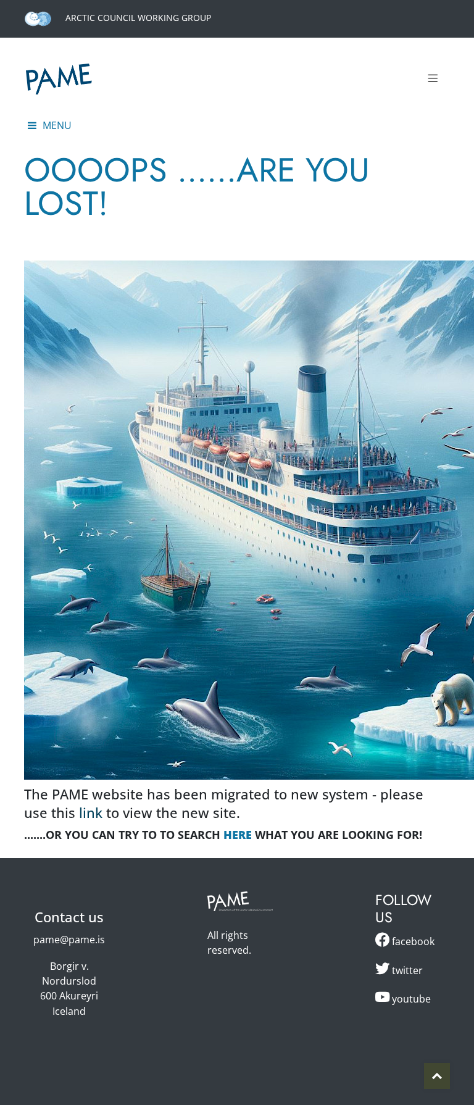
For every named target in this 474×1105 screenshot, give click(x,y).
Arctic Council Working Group (137, 17)
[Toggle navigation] (432, 79)
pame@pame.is (69, 939)
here (237, 834)
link (90, 813)
